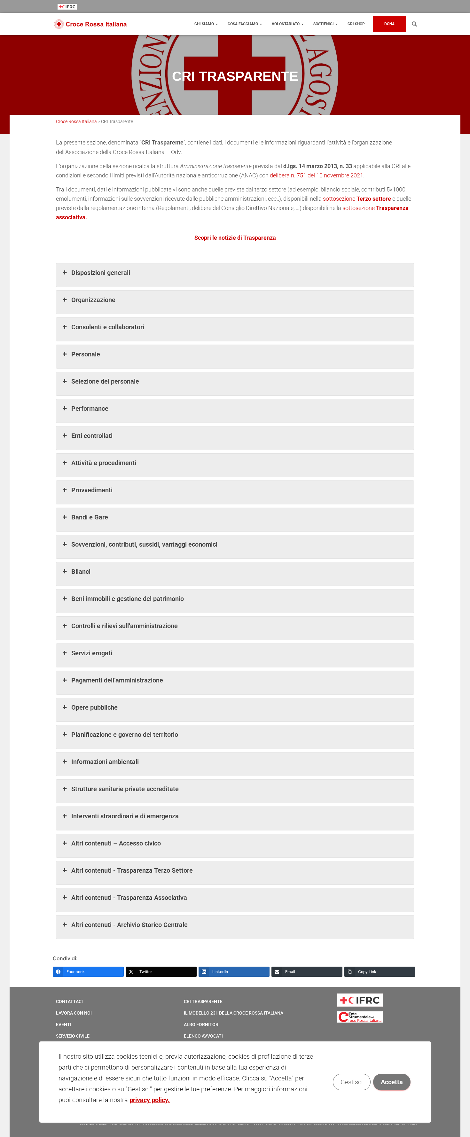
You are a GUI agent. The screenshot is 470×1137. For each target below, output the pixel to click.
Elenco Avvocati (203, 1036)
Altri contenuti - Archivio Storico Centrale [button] (129, 925)
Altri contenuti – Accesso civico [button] (116, 843)
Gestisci (351, 1082)
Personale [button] (85, 354)
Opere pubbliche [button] (94, 707)
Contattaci (69, 1001)
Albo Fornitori (202, 1024)
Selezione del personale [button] (105, 381)
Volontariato (286, 24)
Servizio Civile (73, 1036)
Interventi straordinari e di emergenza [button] (125, 816)
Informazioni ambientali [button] (105, 762)
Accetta (391, 1082)
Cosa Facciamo (243, 24)
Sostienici (324, 24)
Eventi (63, 1024)
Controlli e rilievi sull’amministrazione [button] (124, 626)
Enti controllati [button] (92, 436)
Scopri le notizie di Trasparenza (235, 237)
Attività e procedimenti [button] (103, 463)
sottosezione (357, 198)
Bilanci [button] (80, 571)
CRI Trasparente (203, 1001)
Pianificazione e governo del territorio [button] (124, 734)
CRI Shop (356, 24)
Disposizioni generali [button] (100, 272)
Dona (389, 24)
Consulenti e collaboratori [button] (107, 327)
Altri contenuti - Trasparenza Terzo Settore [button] (132, 870)
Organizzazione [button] (93, 300)
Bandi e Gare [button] (89, 517)
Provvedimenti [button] (92, 490)
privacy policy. (149, 1100)
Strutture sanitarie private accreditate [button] (125, 789)
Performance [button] (89, 408)
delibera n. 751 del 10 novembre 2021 (316, 175)
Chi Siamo (204, 24)
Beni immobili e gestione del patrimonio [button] (127, 599)
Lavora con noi (74, 1013)
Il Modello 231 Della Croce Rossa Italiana (233, 1013)
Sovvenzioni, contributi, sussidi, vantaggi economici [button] (144, 544)
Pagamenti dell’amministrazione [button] (117, 680)
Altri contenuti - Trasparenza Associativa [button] (129, 897)
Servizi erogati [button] (91, 653)
